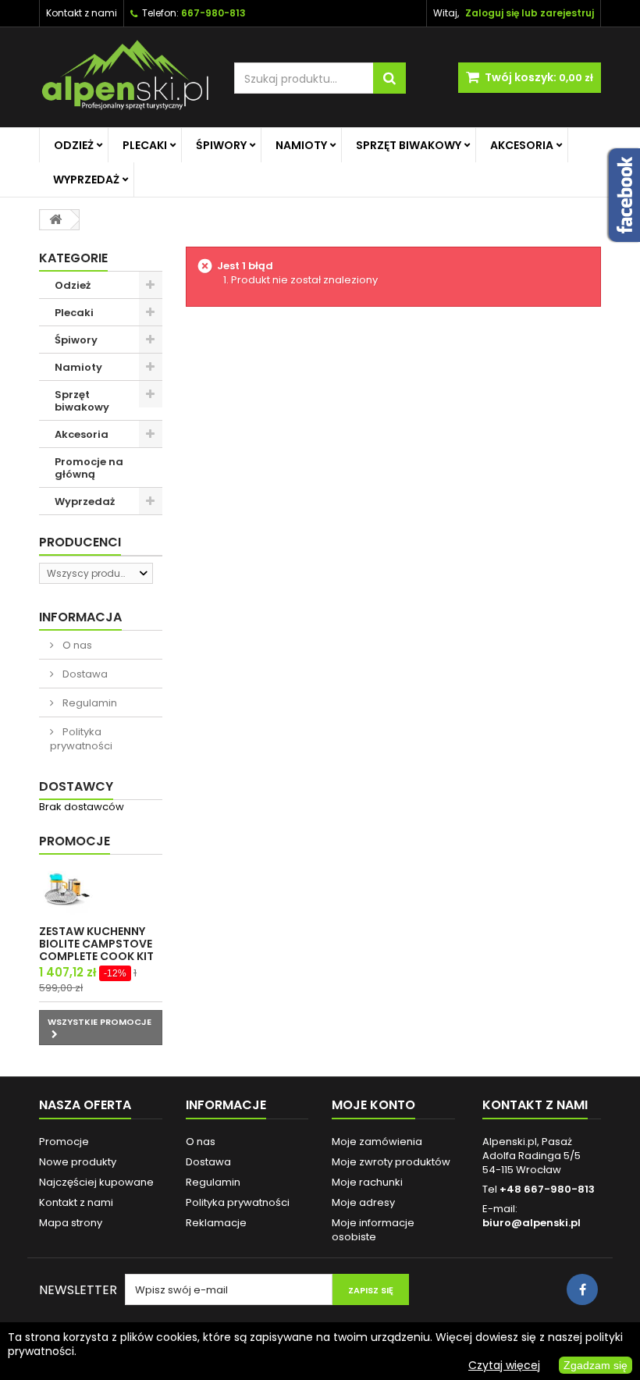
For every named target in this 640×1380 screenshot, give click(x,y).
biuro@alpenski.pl (531, 1222)
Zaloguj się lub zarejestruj (529, 13)
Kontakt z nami (81, 13)
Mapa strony (70, 1222)
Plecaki (145, 145)
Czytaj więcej (504, 1365)
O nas (76, 645)
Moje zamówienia (377, 1141)
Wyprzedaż (86, 179)
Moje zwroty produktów (391, 1161)
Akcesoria (521, 145)
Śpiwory (221, 145)
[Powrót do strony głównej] (55, 219)
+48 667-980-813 (547, 1189)
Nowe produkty (77, 1161)
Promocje (74, 841)
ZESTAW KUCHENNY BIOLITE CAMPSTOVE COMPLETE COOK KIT (96, 943)
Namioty (301, 145)
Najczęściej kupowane (96, 1182)
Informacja (80, 617)
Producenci (80, 542)
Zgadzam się (596, 1365)
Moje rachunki (367, 1182)
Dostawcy (76, 786)
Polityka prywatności (81, 738)
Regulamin (88, 702)
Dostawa (84, 674)
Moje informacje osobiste (373, 1229)
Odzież (74, 145)
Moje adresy (363, 1202)
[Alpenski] (125, 77)
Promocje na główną (89, 468)
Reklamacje (216, 1222)
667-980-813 (213, 13)
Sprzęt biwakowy (408, 145)
